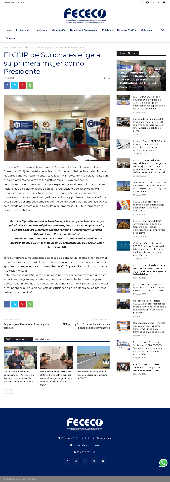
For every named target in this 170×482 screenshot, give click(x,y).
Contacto (10, 38)
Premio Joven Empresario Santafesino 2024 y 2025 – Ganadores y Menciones (147, 367)
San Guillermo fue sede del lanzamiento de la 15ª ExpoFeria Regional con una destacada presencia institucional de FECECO (140, 76)
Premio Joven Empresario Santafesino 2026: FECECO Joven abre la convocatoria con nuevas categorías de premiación (148, 348)
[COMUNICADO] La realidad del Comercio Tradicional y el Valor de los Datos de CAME (148, 287)
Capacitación (59, 30)
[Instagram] (147, 2)
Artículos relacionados (18, 339)
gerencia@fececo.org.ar (86, 445)
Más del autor (42, 339)
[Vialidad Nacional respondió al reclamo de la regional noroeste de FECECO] (93, 357)
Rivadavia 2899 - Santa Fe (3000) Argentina (86, 438)
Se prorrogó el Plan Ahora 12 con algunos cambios (26, 326)
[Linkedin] (152, 2)
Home (9, 30)
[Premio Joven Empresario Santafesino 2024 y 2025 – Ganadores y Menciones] (123, 367)
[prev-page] (6, 391)
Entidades (107, 30)
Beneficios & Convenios (82, 30)
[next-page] (11, 391)
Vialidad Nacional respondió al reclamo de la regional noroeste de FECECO (92, 375)
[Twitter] (158, 2)
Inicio (6, 47)
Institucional (22, 30)
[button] (163, 30)
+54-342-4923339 (86, 452)
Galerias (145, 30)
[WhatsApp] (30, 85)
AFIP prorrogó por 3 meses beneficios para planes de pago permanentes (86, 326)
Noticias (41, 30)
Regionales (17, 47)
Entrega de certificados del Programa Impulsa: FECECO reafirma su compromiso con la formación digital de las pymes (148, 125)
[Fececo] (85, 15)
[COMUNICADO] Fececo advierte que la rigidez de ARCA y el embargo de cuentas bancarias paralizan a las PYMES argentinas (149, 102)
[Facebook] (141, 2)
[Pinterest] (22, 85)
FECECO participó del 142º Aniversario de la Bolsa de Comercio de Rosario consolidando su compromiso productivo (149, 227)
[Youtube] (163, 2)
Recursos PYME (125, 30)
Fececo (123, 87)
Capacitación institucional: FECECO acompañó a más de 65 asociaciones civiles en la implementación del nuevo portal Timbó (149, 249)
